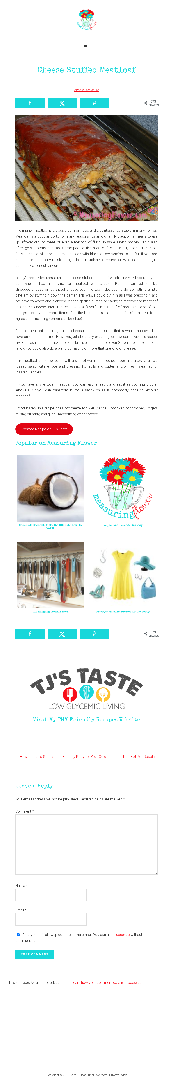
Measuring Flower (86, 20)
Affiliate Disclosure (86, 90)
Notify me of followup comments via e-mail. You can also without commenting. (78, 938)
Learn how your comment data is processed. (107, 982)
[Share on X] (62, 103)
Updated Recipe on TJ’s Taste (44, 429)
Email (20, 910)
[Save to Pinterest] (95, 103)
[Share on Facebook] (30, 103)
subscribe (122, 935)
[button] (86, 45)
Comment (24, 811)
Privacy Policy (118, 1075)
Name (21, 885)
